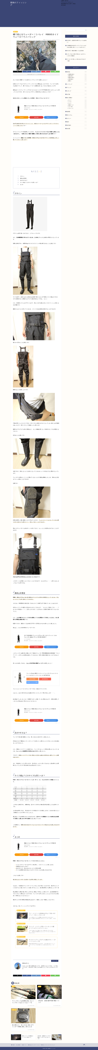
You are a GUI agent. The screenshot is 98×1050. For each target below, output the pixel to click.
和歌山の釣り (77, 77)
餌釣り (77, 80)
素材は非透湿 (23, 178)
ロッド (77, 100)
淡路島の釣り (77, 74)
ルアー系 (77, 106)
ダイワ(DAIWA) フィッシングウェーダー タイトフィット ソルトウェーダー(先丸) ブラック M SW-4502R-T (40, 636)
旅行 (76, 121)
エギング (76, 90)
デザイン (22, 176)
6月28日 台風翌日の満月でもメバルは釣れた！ (77, 41)
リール (77, 101)
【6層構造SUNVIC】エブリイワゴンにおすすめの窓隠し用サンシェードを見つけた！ (76, 46)
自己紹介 (63, 5)
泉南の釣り (77, 75)
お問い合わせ (64, 0)
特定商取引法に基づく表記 (68, 3)
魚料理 (76, 111)
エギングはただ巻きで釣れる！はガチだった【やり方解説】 (76, 55)
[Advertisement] (49, 17)
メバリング (76, 84)
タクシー (76, 118)
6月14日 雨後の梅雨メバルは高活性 (75, 50)
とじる (39, 171)
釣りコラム (76, 115)
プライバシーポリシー (67, 2)
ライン (77, 103)
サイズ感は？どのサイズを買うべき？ (29, 182)
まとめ (21, 184)
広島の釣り (77, 79)
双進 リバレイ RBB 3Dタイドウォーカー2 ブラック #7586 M (40, 105)
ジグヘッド (77, 108)
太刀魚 (76, 94)
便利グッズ (15, 31)
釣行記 (76, 71)
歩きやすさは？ (24, 180)
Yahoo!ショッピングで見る (32, 682)
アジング (76, 87)
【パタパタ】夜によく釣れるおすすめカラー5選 (76, 60)
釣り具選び (76, 97)
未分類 (76, 128)
